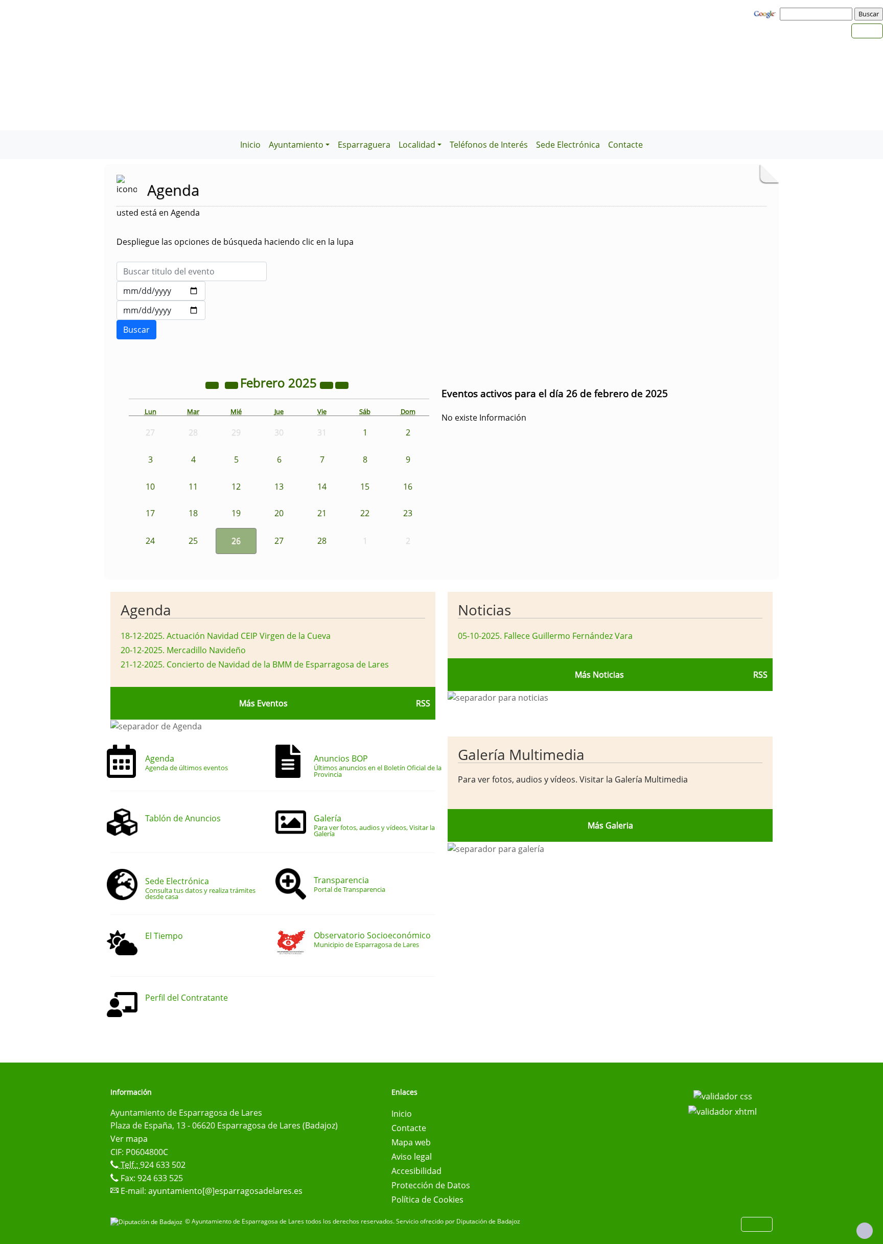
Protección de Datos (430, 1185)
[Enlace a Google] (766, 13)
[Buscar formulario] (136, 329)
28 (322, 540)
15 (364, 486)
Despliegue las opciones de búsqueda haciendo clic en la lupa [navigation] (235, 241)
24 (150, 540)
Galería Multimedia (521, 754)
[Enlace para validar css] (722, 1095)
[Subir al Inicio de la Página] (864, 1231)
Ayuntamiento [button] (296, 144)
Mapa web (411, 1142)
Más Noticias (599, 674)
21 (322, 513)
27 (279, 540)
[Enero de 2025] (232, 384)
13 (279, 486)
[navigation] (817, 13)
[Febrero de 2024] (213, 384)
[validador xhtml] (722, 1110)
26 (236, 540)
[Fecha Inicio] (161, 291)
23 (407, 513)
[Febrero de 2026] (327, 384)
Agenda (146, 609)
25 (193, 540)
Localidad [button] (417, 144)
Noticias (484, 609)
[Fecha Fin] (161, 310)
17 (150, 513)
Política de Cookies (427, 1199)
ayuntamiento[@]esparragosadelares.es (225, 1190)
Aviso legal (411, 1156)
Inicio (250, 144)
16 (407, 486)
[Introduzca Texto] (192, 271)
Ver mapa (129, 1138)
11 (193, 486)
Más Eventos (263, 703)
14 (322, 486)
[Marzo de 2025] (341, 384)
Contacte (625, 144)
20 (279, 513)
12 (236, 486)
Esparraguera (364, 144)
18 (193, 513)
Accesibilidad (416, 1171)
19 (236, 513)
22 (364, 513)
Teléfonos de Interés (489, 144)
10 (150, 486)
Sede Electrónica (568, 144)
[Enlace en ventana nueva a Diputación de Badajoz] (147, 1221)
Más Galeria (610, 825)
